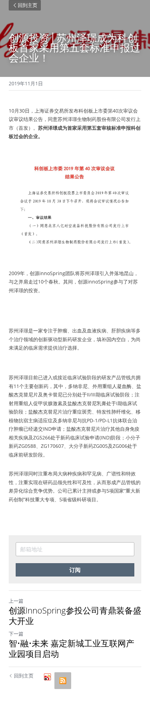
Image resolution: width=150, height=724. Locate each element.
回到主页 (27, 5)
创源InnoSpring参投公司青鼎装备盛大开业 (75, 615)
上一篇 (16, 600)
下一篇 (16, 633)
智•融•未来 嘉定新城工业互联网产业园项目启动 (71, 648)
